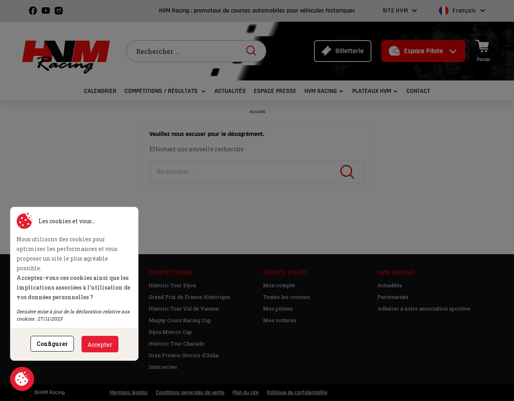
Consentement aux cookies (22, 379)
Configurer (52, 344)
